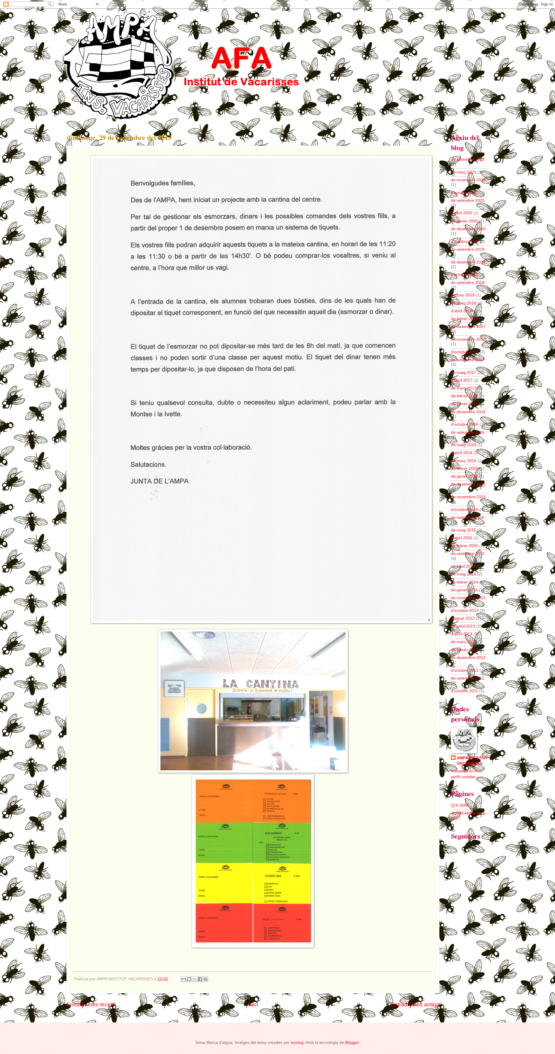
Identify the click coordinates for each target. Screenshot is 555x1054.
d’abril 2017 (461, 380)
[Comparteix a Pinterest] (205, 979)
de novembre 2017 (468, 339)
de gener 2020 (464, 221)
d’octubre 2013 (464, 610)
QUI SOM (460, 805)
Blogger (352, 1042)
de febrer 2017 (464, 396)
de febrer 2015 (464, 546)
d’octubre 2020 (464, 193)
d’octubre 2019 (464, 241)
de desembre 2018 (468, 262)
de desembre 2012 (468, 658)
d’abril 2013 (461, 634)
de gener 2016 (464, 476)
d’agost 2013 (463, 618)
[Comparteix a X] (194, 979)
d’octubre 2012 (464, 670)
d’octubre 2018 (464, 274)
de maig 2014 (463, 574)
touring (297, 1042)
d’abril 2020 (461, 213)
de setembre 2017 (467, 360)
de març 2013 (463, 642)
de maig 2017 (463, 372)
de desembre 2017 (468, 326)
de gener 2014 (464, 590)
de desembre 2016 (468, 412)
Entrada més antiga (415, 1004)
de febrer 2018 (464, 319)
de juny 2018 (463, 295)
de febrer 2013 (464, 650)
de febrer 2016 (464, 468)
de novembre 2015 (468, 497)
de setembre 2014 (467, 553)
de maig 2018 (463, 303)
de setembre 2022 (467, 159)
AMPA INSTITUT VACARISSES (472, 761)
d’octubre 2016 (464, 424)
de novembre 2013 (468, 598)
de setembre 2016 (467, 432)
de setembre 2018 (467, 282)
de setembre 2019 (467, 249)
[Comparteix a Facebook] (200, 979)
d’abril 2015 (461, 538)
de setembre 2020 (467, 200)
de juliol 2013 (463, 626)
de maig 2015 (463, 530)
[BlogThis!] (189, 979)
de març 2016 (463, 461)
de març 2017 (463, 388)
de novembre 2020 (468, 180)
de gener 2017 (464, 404)
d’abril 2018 (461, 311)
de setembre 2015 (467, 517)
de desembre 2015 (468, 484)
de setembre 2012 (467, 678)
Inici (253, 1004)
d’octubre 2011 (464, 691)
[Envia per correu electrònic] (183, 979)
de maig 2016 (463, 445)
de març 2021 (463, 172)
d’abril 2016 (461, 453)
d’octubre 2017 (464, 352)
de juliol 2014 (463, 566)
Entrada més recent (90, 1004)
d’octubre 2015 (464, 509)
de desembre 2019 (468, 229)
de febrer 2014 (464, 582)
